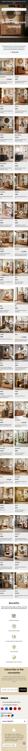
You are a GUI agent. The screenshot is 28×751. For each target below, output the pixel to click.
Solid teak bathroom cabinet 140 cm (6, 482)
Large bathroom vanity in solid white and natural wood (21, 225)
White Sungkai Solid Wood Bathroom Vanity (20, 140)
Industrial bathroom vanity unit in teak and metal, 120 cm (6, 540)
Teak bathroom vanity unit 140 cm (20, 567)
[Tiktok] (10, 708)
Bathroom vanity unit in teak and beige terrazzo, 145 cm (21, 254)
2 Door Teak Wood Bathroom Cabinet (6, 111)
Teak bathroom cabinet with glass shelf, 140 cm (6, 396)
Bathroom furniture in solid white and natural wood (6, 225)
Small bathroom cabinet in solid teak (21, 311)
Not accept (21, 745)
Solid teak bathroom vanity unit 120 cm (6, 140)
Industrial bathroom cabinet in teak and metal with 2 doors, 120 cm (21, 369)
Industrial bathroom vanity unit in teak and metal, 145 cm (6, 568)
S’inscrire (23, 690)
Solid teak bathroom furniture (6, 595)
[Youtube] (19, 708)
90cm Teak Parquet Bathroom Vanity (19, 282)
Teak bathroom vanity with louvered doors (21, 426)
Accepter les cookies (9, 745)
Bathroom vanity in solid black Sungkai (20, 168)
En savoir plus (13, 740)
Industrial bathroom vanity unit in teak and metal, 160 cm (6, 454)
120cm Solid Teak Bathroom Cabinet (6, 282)
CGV (12, 748)
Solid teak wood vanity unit (6, 339)
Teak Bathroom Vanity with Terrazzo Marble (6, 82)
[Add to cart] (11, 64)
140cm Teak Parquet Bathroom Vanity (4, 311)
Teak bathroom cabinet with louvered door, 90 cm (21, 82)
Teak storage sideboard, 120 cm (6, 197)
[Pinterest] (15, 708)
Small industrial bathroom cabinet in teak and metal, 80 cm (21, 540)
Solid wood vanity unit (20, 396)
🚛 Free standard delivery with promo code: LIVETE (14, 2)
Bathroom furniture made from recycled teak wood (5, 425)
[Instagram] (2, 708)
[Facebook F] (6, 708)
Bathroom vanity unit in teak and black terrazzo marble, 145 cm (21, 341)
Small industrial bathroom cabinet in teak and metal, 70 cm (6, 369)
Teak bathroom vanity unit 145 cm (20, 482)
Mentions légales (18, 748)
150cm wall (2, 510)
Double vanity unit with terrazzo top (5, 254)
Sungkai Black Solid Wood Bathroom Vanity (6, 168)
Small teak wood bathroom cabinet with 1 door (21, 111)
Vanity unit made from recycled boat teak (20, 453)
